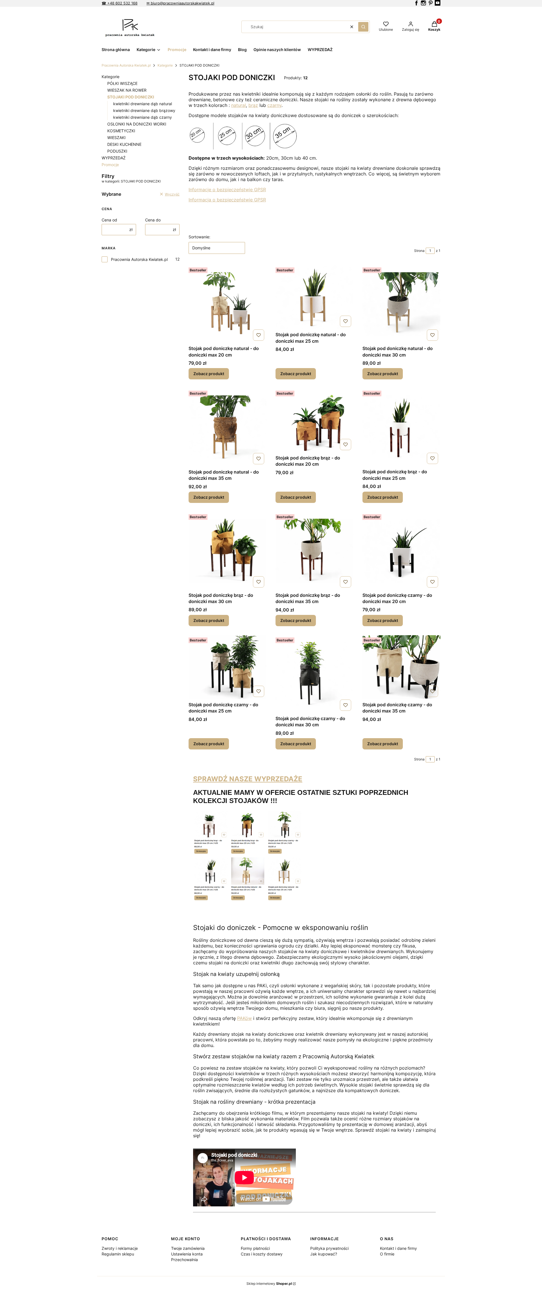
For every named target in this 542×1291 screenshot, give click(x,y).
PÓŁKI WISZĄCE (122, 83)
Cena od (109, 219)
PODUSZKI (117, 151)
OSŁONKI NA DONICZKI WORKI (136, 124)
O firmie (387, 1254)
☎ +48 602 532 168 (119, 3)
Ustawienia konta (187, 1254)
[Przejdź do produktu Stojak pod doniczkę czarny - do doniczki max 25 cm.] (227, 667)
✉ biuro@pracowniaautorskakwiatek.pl (180, 3)
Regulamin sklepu (118, 1254)
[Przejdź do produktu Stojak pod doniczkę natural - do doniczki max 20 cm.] (227, 304)
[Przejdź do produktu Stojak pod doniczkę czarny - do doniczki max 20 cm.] (401, 551)
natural (238, 105)
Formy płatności (255, 1248)
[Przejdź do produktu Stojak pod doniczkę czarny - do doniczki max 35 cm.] (401, 667)
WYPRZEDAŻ (114, 157)
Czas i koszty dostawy (262, 1254)
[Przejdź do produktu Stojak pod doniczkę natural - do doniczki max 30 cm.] (401, 304)
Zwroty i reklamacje (120, 1248)
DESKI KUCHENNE (124, 144)
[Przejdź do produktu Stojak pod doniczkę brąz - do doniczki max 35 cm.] (314, 551)
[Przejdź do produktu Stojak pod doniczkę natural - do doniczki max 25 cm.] (314, 297)
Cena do (153, 219)
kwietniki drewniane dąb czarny (142, 117)
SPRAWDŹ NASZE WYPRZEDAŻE (247, 779)
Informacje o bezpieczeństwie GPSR (227, 189)
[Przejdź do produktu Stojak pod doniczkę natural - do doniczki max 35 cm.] (227, 427)
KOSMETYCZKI (121, 130)
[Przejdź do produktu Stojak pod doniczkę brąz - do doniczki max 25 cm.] (401, 427)
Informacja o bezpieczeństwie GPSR (227, 200)
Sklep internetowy (269, 1283)
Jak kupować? (323, 1254)
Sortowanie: (199, 236)
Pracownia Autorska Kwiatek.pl (126, 65)
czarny (274, 105)
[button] (363, 27)
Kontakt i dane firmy (398, 1248)
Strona (419, 250)
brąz (253, 105)
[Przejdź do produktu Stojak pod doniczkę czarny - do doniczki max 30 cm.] (314, 674)
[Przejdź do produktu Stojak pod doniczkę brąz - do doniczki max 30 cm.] (227, 551)
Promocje (110, 164)
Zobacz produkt (208, 373)
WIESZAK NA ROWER (127, 90)
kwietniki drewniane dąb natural (142, 103)
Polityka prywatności (329, 1248)
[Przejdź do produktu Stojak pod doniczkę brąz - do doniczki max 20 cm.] (314, 420)
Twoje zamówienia (188, 1248)
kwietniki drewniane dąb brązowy (144, 110)
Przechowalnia (184, 1259)
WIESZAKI (116, 137)
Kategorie (165, 65)
